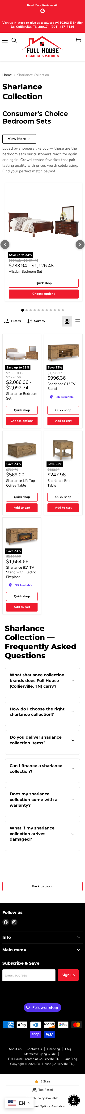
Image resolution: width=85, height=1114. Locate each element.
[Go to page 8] (51, 310)
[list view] (77, 321)
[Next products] (80, 244)
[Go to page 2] (27, 310)
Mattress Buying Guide (40, 1054)
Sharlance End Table (59, 483)
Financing (53, 1049)
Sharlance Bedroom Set (21, 396)
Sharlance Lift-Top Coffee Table (20, 483)
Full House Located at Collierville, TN (34, 1059)
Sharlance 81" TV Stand (61, 386)
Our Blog (71, 1059)
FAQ (68, 1049)
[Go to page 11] (63, 310)
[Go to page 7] (47, 310)
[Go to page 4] (35, 310)
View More (17, 138)
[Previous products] (4, 244)
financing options (43, 782)
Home (7, 75)
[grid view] (67, 321)
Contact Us (34, 1049)
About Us (15, 1049)
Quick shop (44, 283)
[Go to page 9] (55, 310)
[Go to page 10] (59, 310)
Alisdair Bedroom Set (25, 271)
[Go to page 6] (43, 310)
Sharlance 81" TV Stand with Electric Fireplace (21, 572)
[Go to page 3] (31, 310)
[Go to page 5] (39, 310)
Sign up (68, 975)
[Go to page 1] (22, 310)
